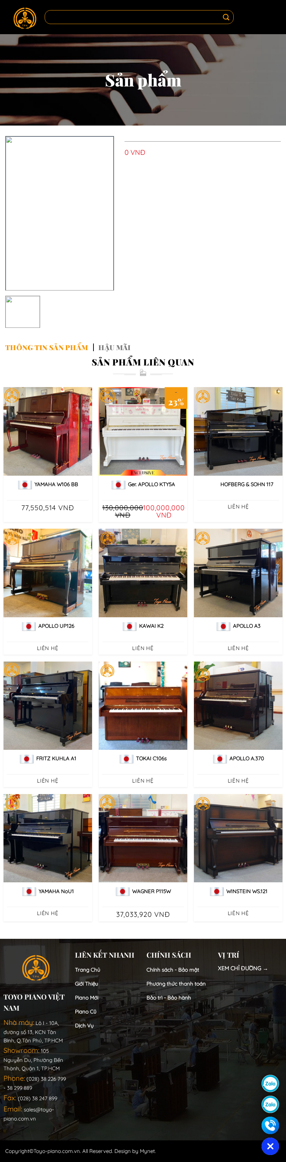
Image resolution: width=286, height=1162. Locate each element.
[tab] (46, 347)
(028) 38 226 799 (46, 1079)
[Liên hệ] (270, 1125)
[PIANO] (24, 17)
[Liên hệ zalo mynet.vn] (270, 1104)
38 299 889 (19, 1088)
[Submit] (226, 17)
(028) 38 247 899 (37, 1098)
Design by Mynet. (135, 1151)
